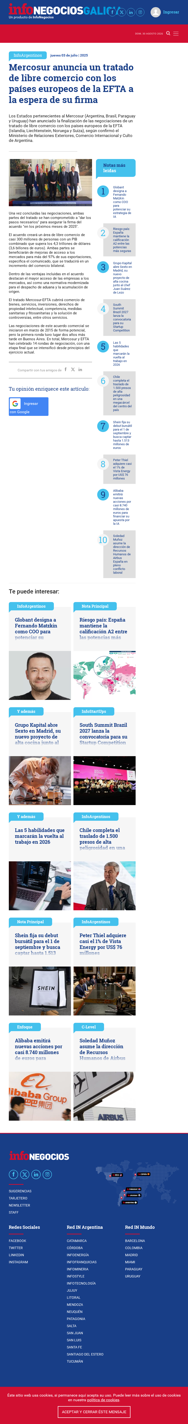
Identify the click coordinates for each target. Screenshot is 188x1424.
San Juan (75, 1333)
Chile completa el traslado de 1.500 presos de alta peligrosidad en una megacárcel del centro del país (122, 393)
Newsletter (19, 1205)
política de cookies (103, 1400)
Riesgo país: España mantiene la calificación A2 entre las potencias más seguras (122, 240)
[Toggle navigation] (176, 33)
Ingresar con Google (24, 407)
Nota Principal (95, 606)
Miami (130, 1262)
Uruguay (132, 1276)
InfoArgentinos (28, 55)
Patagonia (76, 1319)
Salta (71, 1326)
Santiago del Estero (85, 1354)
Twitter (16, 1248)
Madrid (131, 1255)
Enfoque (25, 1026)
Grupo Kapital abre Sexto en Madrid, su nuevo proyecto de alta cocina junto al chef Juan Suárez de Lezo (122, 277)
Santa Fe (74, 1347)
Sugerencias (20, 1191)
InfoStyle (75, 1276)
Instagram (18, 1262)
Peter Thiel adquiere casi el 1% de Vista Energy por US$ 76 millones (122, 469)
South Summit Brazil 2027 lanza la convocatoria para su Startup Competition (122, 317)
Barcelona (135, 1241)
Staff (14, 1212)
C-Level (89, 1026)
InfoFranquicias (81, 1262)
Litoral (74, 1297)
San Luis (74, 1340)
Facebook (17, 1241)
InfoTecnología (81, 1283)
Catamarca (77, 1241)
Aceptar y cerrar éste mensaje (94, 1412)
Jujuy (72, 1290)
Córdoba (75, 1248)
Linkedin (16, 1255)
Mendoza (75, 1305)
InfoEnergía (78, 1255)
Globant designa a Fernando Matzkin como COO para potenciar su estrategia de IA (122, 201)
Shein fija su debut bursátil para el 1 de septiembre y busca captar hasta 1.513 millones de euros (122, 435)
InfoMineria (77, 1269)
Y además (26, 711)
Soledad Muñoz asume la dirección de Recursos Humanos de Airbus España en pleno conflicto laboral (122, 554)
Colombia (133, 1248)
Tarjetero (18, 1198)
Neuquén (74, 1312)
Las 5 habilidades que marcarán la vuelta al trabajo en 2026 (121, 353)
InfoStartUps (94, 711)
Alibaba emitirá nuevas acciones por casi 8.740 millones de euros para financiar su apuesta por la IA (122, 507)
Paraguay (133, 1269)
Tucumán (75, 1361)
